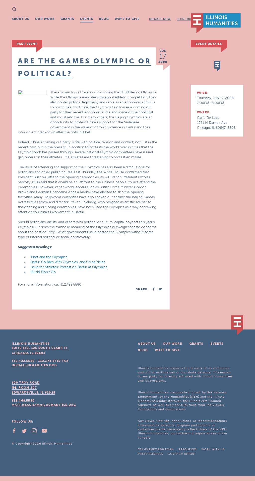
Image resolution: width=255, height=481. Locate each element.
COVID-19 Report (182, 454)
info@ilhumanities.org (34, 365)
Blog (104, 19)
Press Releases (150, 454)
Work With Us (213, 449)
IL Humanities (216, 23)
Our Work (45, 19)
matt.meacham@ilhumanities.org (44, 405)
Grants (67, 19)
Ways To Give (127, 19)
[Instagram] (36, 432)
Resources (188, 449)
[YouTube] (46, 432)
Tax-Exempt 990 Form (156, 449)
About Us (20, 19)
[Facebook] (16, 432)
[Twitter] (26, 432)
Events (86, 19)
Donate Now (160, 19)
